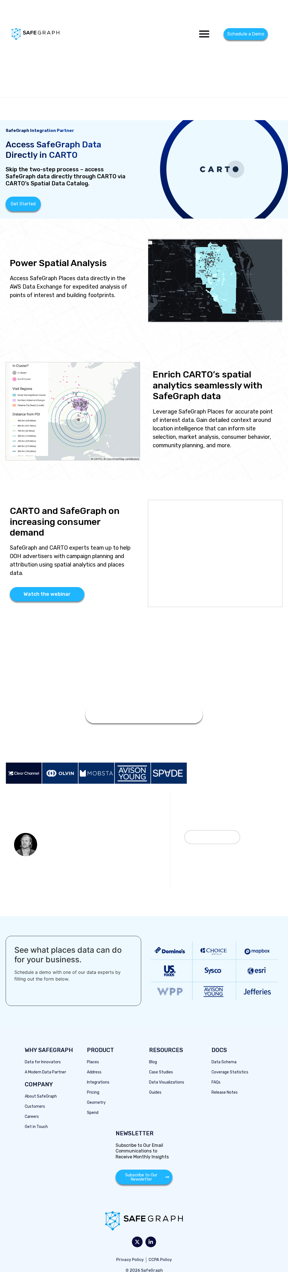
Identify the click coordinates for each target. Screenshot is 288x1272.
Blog (153, 1062)
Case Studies (161, 1072)
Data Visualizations (166, 1082)
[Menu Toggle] (204, 33)
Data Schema (224, 1062)
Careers (32, 1116)
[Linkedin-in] (150, 1242)
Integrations (98, 1082)
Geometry (96, 1102)
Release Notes (225, 1092)
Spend (92, 1112)
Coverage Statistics (230, 1072)
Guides (155, 1092)
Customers (35, 1106)
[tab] (24, 773)
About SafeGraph (41, 1096)
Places (93, 1062)
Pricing (93, 1092)
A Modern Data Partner (45, 1072)
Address (94, 1072)
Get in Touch (36, 1126)
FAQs (216, 1082)
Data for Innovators (43, 1062)
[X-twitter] (137, 1242)
